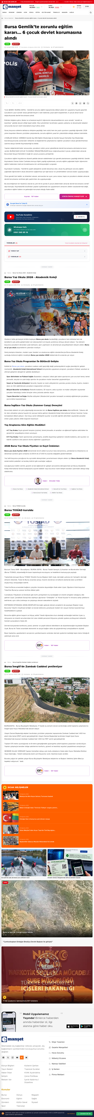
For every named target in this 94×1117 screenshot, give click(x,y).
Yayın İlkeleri (7, 1069)
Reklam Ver (6, 1080)
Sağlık (34, 1099)
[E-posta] (26, 1057)
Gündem (5, 1102)
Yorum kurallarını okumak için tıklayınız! (76, 243)
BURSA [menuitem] (5, 12)
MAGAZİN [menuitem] (64, 12)
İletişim (4, 1076)
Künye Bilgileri (7, 1066)
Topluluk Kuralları (32, 1069)
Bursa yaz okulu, (18, 366)
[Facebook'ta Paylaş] (76, 103)
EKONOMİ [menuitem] (11, 12)
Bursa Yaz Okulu (18, 489)
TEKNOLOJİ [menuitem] (56, 12)
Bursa (9, 273)
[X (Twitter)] (8, 1057)
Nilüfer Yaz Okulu (57, 492)
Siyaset (35, 1102)
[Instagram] (13, 1057)
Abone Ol (81, 217)
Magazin (35, 1095)
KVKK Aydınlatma (32, 1073)
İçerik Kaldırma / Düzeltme (31, 1081)
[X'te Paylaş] (72, 103)
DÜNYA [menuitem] (31, 12)
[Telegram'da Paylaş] (84, 103)
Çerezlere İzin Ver (85, 1113)
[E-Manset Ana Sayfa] (12, 7)
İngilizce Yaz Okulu (77, 489)
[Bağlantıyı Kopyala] (88, 103)
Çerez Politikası (31, 1076)
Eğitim (19, 1099)
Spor (3, 1106)
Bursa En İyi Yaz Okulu (60, 489)
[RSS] (22, 1057)
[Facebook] (3, 1057)
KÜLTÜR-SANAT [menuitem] (46, 12)
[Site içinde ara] (91, 12)
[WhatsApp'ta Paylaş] (80, 103)
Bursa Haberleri (9, 18)
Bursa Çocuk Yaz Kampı (40, 492)
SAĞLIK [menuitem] (71, 12)
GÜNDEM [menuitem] (19, 12)
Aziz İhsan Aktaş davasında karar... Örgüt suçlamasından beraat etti (28, 1)
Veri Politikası (71, 1113)
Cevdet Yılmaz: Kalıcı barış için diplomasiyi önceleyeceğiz (76, 1)
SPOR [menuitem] (25, 12)
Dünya (19, 1095)
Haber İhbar (6, 1073)
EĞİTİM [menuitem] (38, 12)
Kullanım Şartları (31, 1066)
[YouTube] (17, 1057)
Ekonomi (5, 1099)
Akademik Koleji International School (38, 489)
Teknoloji (21, 1106)
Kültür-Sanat (22, 1102)
